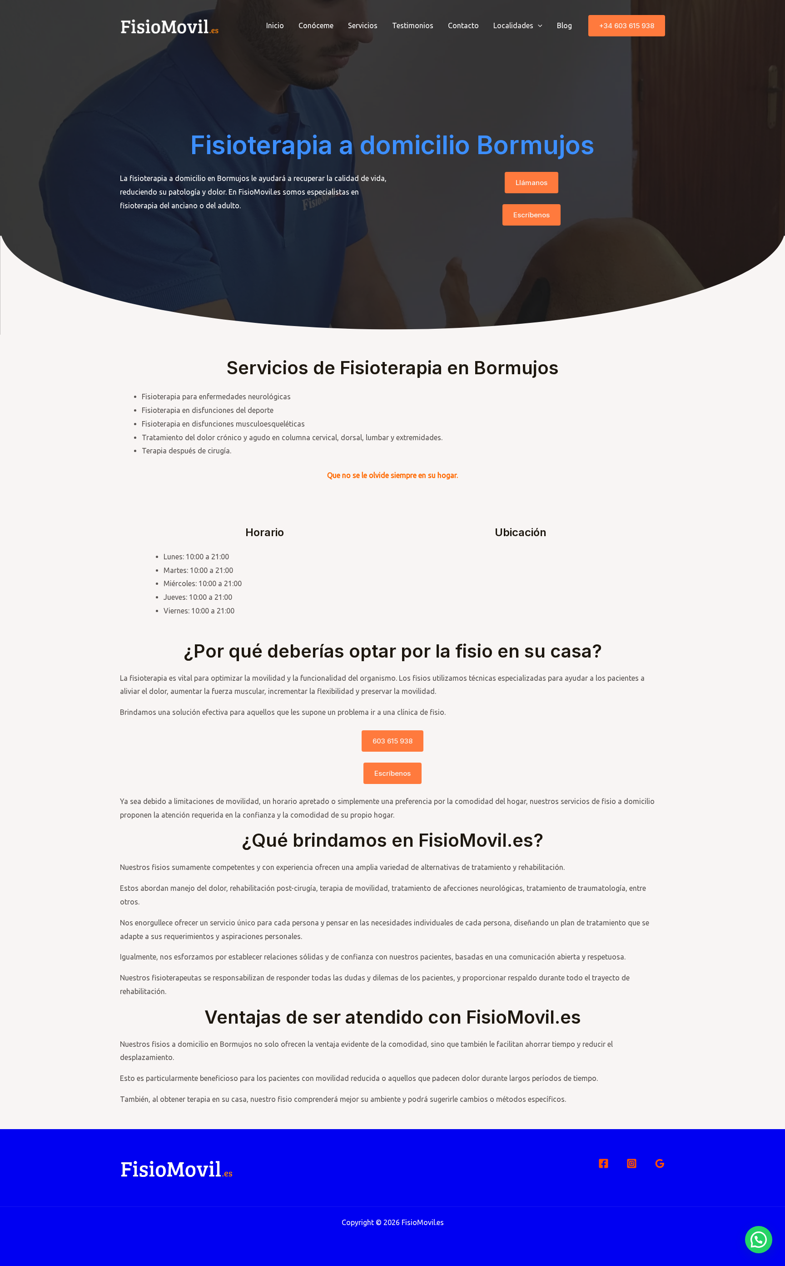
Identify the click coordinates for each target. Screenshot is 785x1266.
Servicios (363, 25)
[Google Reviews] (660, 1163)
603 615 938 (392, 741)
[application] (537, 25)
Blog (564, 25)
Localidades (513, 25)
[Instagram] (631, 1163)
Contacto (463, 25)
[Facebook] (603, 1163)
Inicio (275, 25)
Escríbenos (531, 215)
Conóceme (315, 25)
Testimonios (412, 25)
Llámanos (531, 182)
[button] (626, 25)
